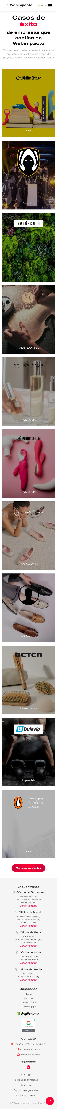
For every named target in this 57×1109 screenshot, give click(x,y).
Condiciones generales (26, 1090)
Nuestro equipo (28, 1006)
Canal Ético (26, 1085)
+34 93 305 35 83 (38, 1044)
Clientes (28, 994)
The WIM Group (28, 1002)
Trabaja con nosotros (30, 1054)
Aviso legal (26, 1074)
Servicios (28, 998)
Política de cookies (26, 1095)
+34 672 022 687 (21, 1044)
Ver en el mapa (28, 905)
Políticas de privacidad (26, 1079)
